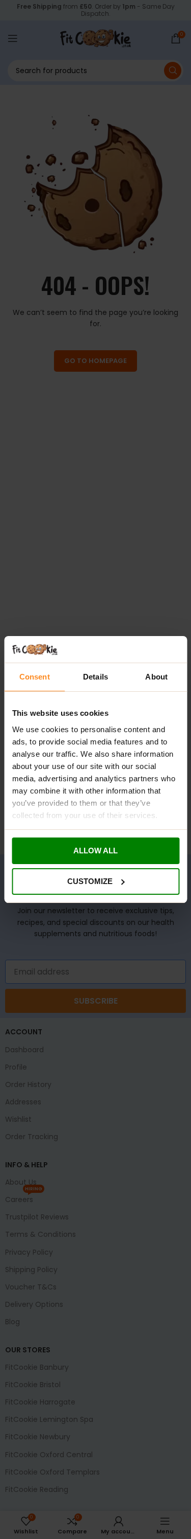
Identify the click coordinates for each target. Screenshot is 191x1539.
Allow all (95, 850)
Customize (90, 881)
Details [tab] (95, 676)
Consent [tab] (34, 676)
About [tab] (156, 676)
